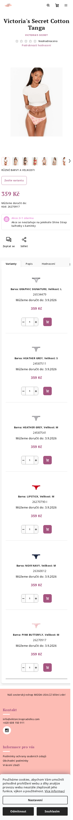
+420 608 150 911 (13, 722)
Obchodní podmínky (15, 760)
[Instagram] (7, 730)
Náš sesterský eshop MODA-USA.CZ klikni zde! (36, 694)
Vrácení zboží (11, 765)
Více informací (55, 791)
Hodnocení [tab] (48, 263)
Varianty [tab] (11, 263)
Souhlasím (52, 811)
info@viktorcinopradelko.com (21, 719)
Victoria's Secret (36, 35)
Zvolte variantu (14, 180)
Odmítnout (18, 811)
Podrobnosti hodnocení (36, 45)
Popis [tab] (29, 263)
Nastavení (35, 800)
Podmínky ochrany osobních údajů (24, 756)
